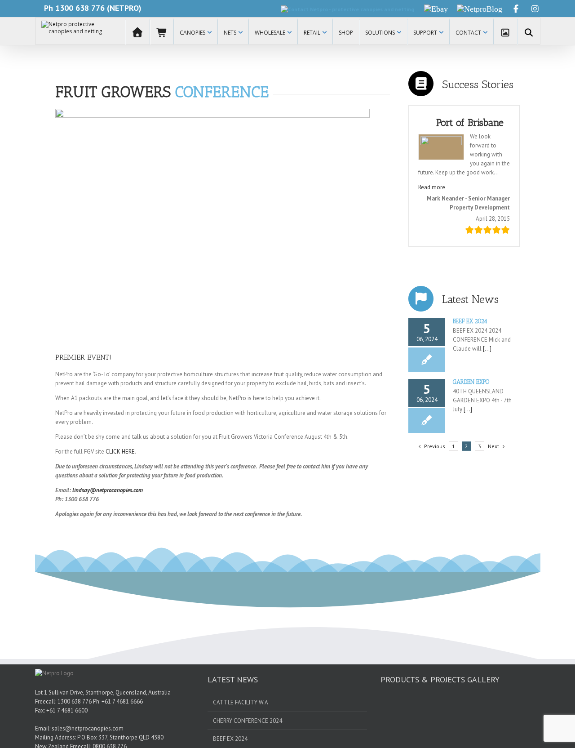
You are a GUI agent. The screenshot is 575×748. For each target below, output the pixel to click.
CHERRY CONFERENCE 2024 (247, 721)
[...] (486, 348)
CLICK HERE (120, 451)
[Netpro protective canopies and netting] (73, 31)
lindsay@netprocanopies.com (107, 490)
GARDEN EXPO (471, 381)
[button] (431, 187)
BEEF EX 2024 (470, 321)
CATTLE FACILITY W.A (240, 702)
